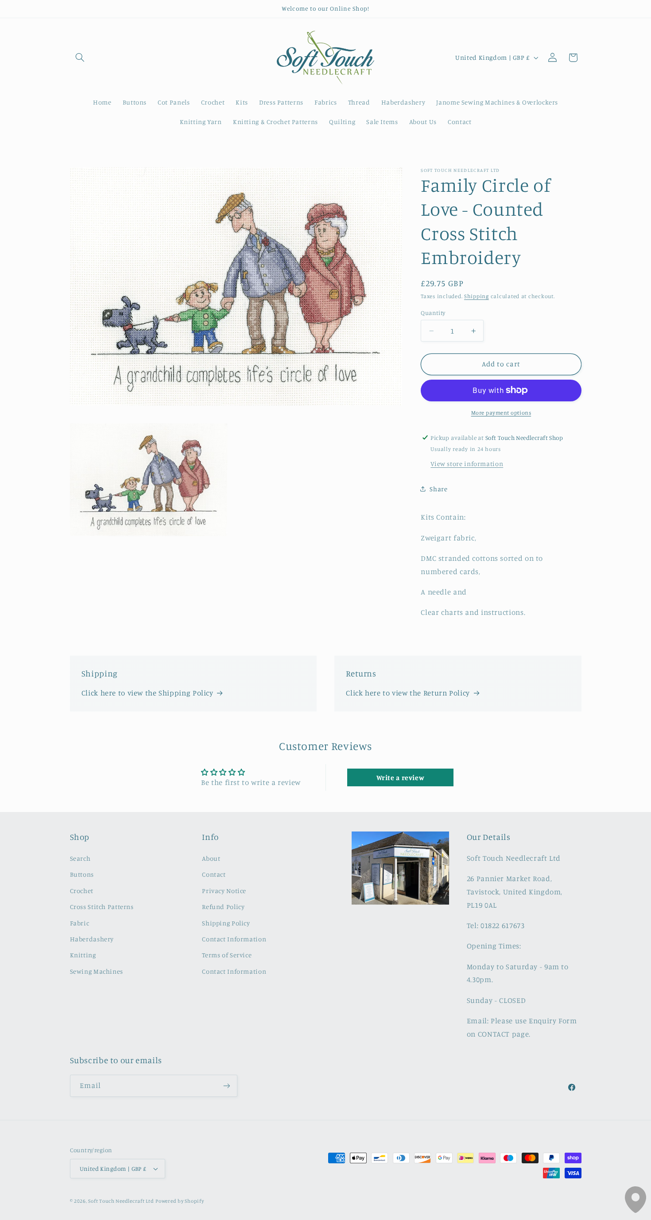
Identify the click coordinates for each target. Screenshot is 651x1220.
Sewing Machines (96, 971)
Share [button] (438, 489)
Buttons (82, 874)
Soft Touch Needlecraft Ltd (121, 1201)
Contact (213, 874)
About (211, 858)
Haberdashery (92, 939)
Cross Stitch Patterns (102, 906)
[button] (80, 57)
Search (80, 858)
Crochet (81, 890)
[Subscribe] (226, 1085)
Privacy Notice (224, 890)
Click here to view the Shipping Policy (147, 692)
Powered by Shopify (179, 1201)
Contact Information (234, 939)
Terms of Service (227, 955)
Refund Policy (223, 906)
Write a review (400, 777)
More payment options (501, 412)
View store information (466, 463)
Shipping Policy (226, 923)
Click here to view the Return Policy (408, 692)
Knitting (83, 955)
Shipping (476, 296)
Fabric (79, 923)
